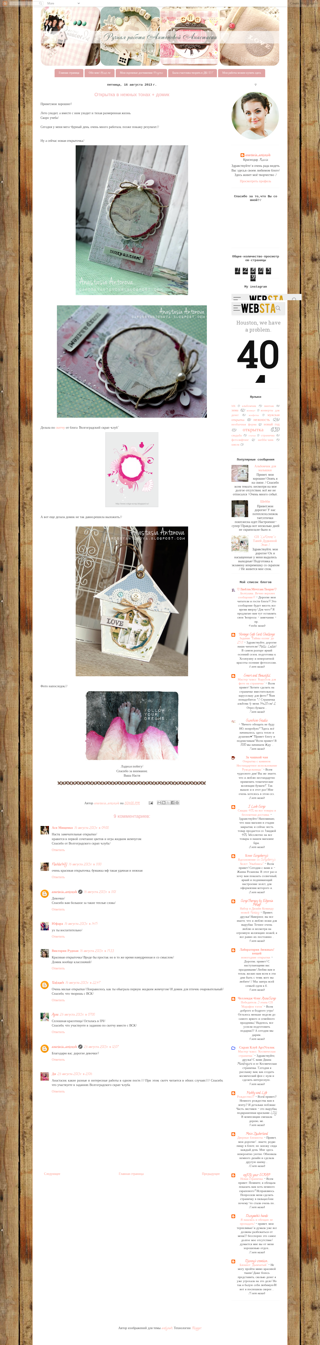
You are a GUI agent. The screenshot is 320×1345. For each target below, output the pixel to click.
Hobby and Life (256, 1093)
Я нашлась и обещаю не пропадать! (256, 1222)
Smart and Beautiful (257, 675)
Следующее (52, 1174)
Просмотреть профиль (255, 181)
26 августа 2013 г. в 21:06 (74, 1074)
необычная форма (244, 425)
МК (233, 406)
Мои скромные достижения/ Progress (141, 73)
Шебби (265, 502)
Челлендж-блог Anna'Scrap (257, 998)
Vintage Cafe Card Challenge (257, 634)
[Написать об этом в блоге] (163, 802)
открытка (253, 430)
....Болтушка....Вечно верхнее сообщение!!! (256, 595)
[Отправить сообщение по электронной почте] (150, 803)
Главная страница (69, 73)
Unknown (58, 983)
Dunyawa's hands (257, 1216)
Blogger (196, 1328)
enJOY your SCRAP (256, 1175)
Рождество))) (246, 1097)
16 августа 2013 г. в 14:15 (80, 924)
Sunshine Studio (257, 720)
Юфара (57, 924)
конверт (251, 411)
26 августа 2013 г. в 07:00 (77, 1014)
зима (234, 410)
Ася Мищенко (62, 828)
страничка (268, 436)
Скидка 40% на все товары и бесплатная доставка (257, 812)
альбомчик (249, 406)
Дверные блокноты (250, 1138)
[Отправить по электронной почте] (159, 802)
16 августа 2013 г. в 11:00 (85, 864)
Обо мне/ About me (99, 73)
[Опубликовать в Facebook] (172, 802)
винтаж (269, 406)
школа (235, 445)
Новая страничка (252, 1179)
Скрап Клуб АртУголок (257, 1047)
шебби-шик (265, 440)
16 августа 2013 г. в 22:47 (82, 983)
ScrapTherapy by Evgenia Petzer (257, 903)
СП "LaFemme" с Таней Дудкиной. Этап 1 (265, 541)
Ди (54, 1074)
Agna (55, 1014)
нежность (261, 420)
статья (252, 436)
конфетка (254, 415)
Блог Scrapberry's (256, 856)
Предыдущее (211, 1174)
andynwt (167, 1328)
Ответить (58, 850)
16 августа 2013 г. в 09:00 (91, 828)
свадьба (236, 436)
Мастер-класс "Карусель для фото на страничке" (257, 681)
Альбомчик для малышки (265, 468)
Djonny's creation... (256, 1261)
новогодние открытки (256, 957)
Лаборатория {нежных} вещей (257, 952)
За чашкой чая (257, 757)
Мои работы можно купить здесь (241, 73)
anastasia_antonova (64, 892)
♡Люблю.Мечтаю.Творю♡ (257, 589)
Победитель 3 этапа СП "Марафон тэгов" (257, 1004)
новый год (272, 424)
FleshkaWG (59, 864)
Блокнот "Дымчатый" (254, 1265)
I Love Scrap (256, 806)
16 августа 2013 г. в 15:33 (97, 951)
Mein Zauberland (257, 1134)
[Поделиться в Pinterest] (177, 802)
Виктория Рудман (65, 951)
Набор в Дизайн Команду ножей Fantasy (257, 910)
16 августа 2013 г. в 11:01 (100, 892)
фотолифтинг (240, 440)
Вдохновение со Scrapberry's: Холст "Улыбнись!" (256, 862)
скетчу (61, 428)
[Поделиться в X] (168, 802)
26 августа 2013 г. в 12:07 (101, 1047)
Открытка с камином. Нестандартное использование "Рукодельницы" (257, 765)
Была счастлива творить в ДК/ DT (192, 73)
